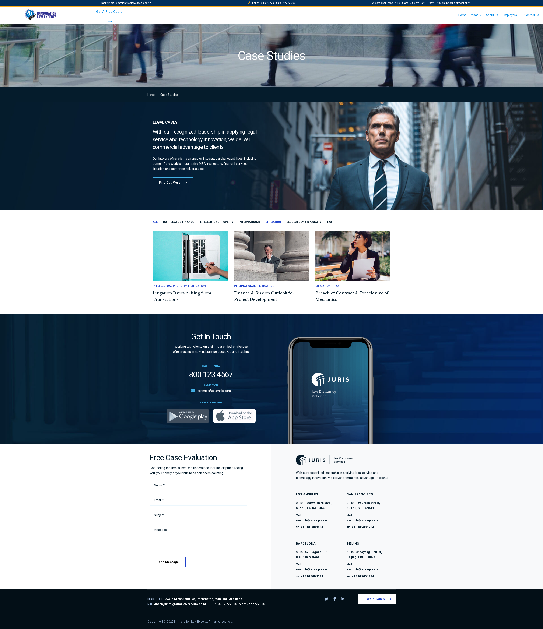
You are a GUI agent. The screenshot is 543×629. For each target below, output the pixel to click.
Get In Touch (375, 599)
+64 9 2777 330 (268, 2)
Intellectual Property (216, 221)
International (249, 221)
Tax (329, 221)
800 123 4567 (211, 374)
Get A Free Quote (109, 12)
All (155, 221)
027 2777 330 (287, 2)
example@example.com (214, 391)
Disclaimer (154, 621)
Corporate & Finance (178, 221)
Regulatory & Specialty (304, 221)
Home (151, 94)
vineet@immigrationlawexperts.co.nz (129, 2)
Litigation (273, 221)
